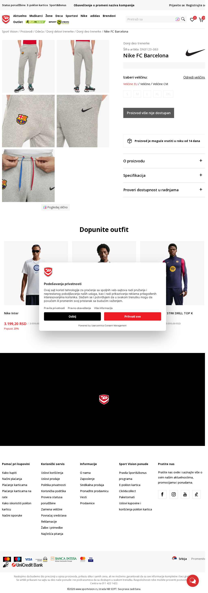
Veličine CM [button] (160, 84)
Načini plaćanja (12, 479)
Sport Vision (10, 31)
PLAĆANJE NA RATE (104, 1)
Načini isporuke (12, 515)
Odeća (39, 31)
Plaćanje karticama (14, 485)
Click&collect (127, 491)
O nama (85, 473)
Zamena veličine (51, 509)
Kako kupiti (9, 473)
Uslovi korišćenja (52, 473)
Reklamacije (49, 521)
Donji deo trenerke (88, 31)
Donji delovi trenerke (60, 31)
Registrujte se (196, 5)
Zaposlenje (87, 479)
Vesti (83, 497)
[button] (27, 16)
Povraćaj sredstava (53, 515)
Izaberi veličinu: (135, 77)
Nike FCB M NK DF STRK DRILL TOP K (166, 313)
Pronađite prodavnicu (94, 491)
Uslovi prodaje (50, 479)
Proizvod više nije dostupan (149, 113)
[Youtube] (185, 494)
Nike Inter (11, 313)
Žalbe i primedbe (52, 528)
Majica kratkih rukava (18, 308)
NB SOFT (112, 589)
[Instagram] (174, 494)
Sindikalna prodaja (92, 485)
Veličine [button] (145, 84)
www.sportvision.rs (87, 589)
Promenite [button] (198, 559)
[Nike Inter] (36, 273)
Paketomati (127, 497)
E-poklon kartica (129, 485)
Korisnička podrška (53, 491)
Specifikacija (134, 175)
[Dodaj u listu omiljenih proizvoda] (198, 299)
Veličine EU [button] (130, 84)
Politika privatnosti (53, 485)
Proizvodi (26, 31)
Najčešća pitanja (52, 534)
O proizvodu (134, 160)
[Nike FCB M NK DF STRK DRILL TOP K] (172, 273)
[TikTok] (196, 494)
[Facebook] (162, 494)
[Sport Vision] (6, 19)
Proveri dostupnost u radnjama (151, 189)
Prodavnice (87, 503)
